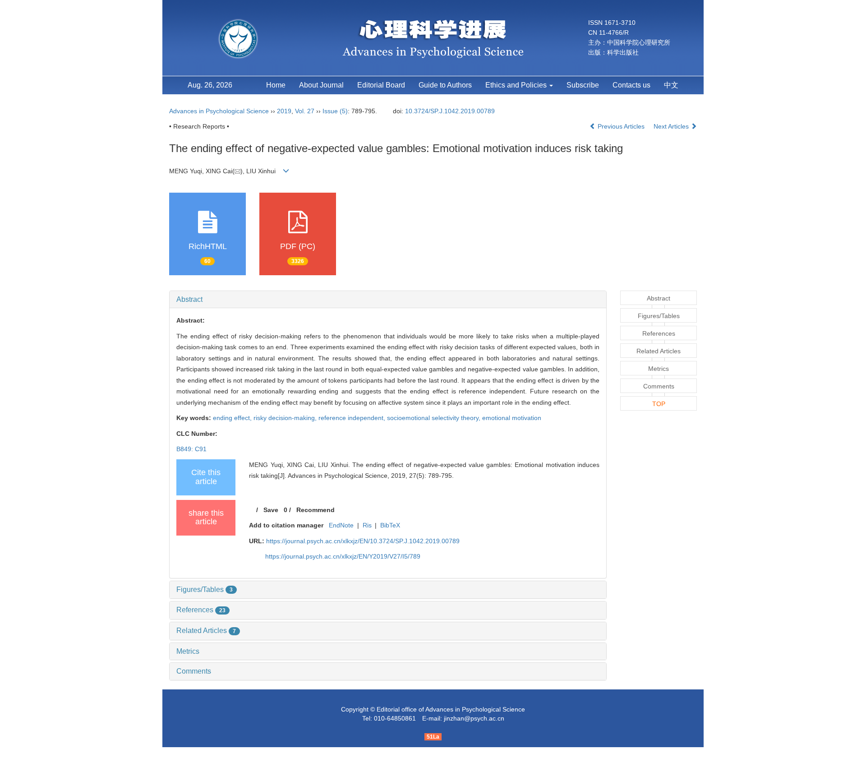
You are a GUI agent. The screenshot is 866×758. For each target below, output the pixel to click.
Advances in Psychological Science (220, 111)
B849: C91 (191, 449)
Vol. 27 (304, 111)
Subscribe (583, 85)
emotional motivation (511, 417)
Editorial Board (381, 85)
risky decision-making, (285, 417)
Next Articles (672, 126)
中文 (671, 85)
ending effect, (233, 417)
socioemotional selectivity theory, (434, 417)
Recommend (315, 509)
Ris (367, 525)
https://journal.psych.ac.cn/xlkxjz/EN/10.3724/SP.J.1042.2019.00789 (363, 541)
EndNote (341, 525)
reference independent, (352, 417)
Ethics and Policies (516, 85)
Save (270, 509)
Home (276, 85)
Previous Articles (621, 126)
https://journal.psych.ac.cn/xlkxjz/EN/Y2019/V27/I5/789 (342, 556)
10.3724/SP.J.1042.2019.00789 (450, 111)
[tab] (388, 299)
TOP (658, 403)
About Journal (321, 85)
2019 (284, 111)
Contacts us (631, 85)
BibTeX (390, 525)
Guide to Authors (445, 85)
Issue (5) (335, 111)
